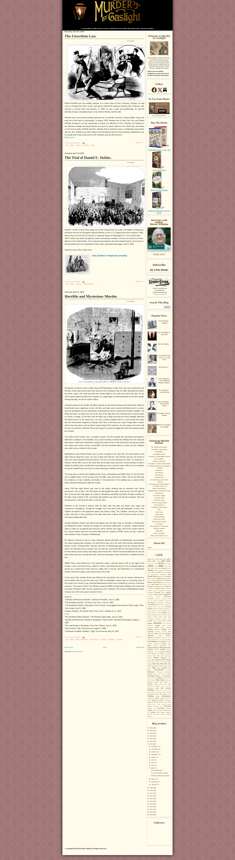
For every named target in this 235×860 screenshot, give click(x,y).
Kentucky (151, 637)
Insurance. (158, 631)
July (152, 760)
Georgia (78, 145)
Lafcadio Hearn (155, 639)
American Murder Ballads (159, 441)
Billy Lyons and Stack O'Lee (159, 535)
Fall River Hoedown (159, 528)
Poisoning (152, 676)
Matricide (151, 649)
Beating (168, 576)
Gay (169, 619)
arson (169, 572)
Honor (169, 625)
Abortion (164, 568)
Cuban (169, 598)
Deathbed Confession (165, 600)
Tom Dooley (159, 524)
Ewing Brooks (159, 493)
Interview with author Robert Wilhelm (159, 222)
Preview (150, 678)
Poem (164, 674)
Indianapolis (157, 629)
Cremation (164, 598)
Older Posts (140, 647)
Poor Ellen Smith (159, 498)
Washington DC (89, 284)
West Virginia (161, 712)
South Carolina (167, 692)
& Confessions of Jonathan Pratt (159, 294)
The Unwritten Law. (81, 36)
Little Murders (153, 641)
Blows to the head (82, 639)
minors (156, 651)
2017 (151, 793)
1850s (72, 284)
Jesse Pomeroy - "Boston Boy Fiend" (164, 404)
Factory (159, 610)
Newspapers (155, 666)
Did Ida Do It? (164, 367)
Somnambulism (152, 692)
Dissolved (161, 604)
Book (153, 584)
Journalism (161, 635)
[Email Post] (83, 143)
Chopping (168, 590)
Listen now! (159, 254)
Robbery (151, 684)
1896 (169, 566)
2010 (151, 812)
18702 (156, 563)
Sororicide (159, 692)
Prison (154, 678)
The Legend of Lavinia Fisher (164, 391)
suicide (157, 698)
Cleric (163, 592)
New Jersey (166, 660)
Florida (169, 615)
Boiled (149, 584)
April (152, 768)
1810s (165, 559)
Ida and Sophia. (163, 344)
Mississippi (162, 651)
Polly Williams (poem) (159, 454)
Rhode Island (164, 682)
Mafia (169, 643)
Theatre (165, 702)
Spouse (157, 694)
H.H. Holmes (167, 623)
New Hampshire (157, 660)
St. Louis (163, 694)
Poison (169, 674)
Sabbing (156, 684)
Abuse (169, 568)
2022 (151, 738)
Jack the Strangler (165, 633)
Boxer (162, 584)
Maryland (157, 647)
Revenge (151, 682)
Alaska (150, 572)
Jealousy (152, 635)
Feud (159, 615)
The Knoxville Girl (159, 505)
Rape (158, 680)
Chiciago (163, 588)
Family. (169, 612)
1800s (161, 559)
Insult (92, 145)
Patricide (165, 668)
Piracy (156, 674)
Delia (159, 509)
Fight (163, 615)
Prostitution (160, 678)
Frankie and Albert (159, 516)
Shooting (168, 688)
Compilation (166, 594)
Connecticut (167, 596)
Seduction (151, 688)
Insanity (164, 629)
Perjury (169, 670)
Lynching (164, 643)
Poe (160, 674)
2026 (151, 728)
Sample (165, 684)
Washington (160, 710)
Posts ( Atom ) (78, 651)
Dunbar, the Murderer (159, 461)
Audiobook (164, 574)
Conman (160, 596)
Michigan (163, 649)
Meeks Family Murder (159, 488)
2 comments (130, 301)
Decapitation (152, 602)
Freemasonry (152, 619)
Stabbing (111, 639)
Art (149, 574)
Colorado (150, 594)
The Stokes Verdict (159, 500)
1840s (154, 561)
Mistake (150, 653)
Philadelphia (152, 672)
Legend (164, 639)
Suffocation (151, 698)
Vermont (168, 708)
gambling (159, 619)
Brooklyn (150, 586)
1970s (156, 568)
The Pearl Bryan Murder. (159, 115)
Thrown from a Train (154, 704)
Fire (166, 615)
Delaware (168, 602)
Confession (152, 596)
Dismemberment (153, 604)
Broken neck (167, 584)
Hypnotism (151, 627)
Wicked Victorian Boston (159, 190)
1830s (150, 561)
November (154, 749)
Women (163, 714)
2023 (151, 736)
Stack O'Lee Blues (159, 533)
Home (105, 647)
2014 (151, 801)
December (154, 746)
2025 (151, 730)
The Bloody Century (157, 702)
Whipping (168, 712)
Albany (154, 572)
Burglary (158, 586)
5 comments (130, 41)
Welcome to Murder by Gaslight (163, 426)
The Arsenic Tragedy (159, 495)
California (168, 586)
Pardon (159, 668)
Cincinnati (157, 592)
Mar (170, 645)
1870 (149, 563)
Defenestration (160, 602)
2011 (151, 809)
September (154, 754)
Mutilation (157, 657)
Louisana (151, 643)
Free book (167, 616)
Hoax (165, 625)
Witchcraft (157, 714)
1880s (151, 566)
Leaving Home (159, 514)
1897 (149, 568)
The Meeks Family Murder (163, 414)
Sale (161, 684)
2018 (151, 790)
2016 (151, 796)
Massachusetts (165, 648)
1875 (166, 563)
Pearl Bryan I (159, 470)
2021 (151, 741)
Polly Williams (159, 452)
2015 (151, 798)
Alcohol (159, 572)
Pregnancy (167, 676)
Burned (163, 586)
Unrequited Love (158, 706)
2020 (151, 744)
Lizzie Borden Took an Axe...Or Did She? (163, 357)
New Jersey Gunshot (154, 661)
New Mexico (164, 661)
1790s (157, 559)
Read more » (70, 137)
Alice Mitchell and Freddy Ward (159, 526)
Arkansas (164, 572)
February (154, 781)
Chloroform (162, 590)
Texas (150, 702)
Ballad (155, 576)
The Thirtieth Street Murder (159, 447)
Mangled (156, 645)
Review (156, 682)
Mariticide (151, 647)
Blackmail (165, 578)
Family (164, 613)
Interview (165, 631)
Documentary (167, 604)
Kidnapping (158, 637)
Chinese (155, 590)
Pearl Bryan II (159, 472)
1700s (153, 559)
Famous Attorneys (153, 615)
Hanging (158, 625)
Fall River (165, 610)
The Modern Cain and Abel (159, 449)
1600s (150, 559)
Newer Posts (69, 647)
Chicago (157, 588)
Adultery (151, 570)
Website (154, 712)
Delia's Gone (159, 512)
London (168, 641)
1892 (166, 566)
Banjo (164, 576)
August (153, 757)
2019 (151, 788)
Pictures (151, 674)
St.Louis (168, 694)
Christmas (151, 592)
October (154, 752)
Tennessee (167, 700)
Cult (149, 600)
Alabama (168, 570)
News (149, 666)
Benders (150, 578)
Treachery (164, 704)
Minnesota (151, 651)
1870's (152, 563)
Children (150, 590)
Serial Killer (160, 688)
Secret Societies (166, 686)
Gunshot (86, 145)
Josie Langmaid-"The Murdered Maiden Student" (164, 381)
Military (169, 649)
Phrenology (168, 672)
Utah (156, 708)
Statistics (158, 696)
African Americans (160, 570)
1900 (152, 568)
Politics (158, 676)
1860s (168, 561)
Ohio (154, 668)
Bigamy (159, 578)
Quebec (153, 680)
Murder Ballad (157, 656)
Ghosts (155, 621)
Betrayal (154, 578)
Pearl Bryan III (159, 475)
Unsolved (119, 639)
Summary (163, 698)
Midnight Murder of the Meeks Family (159, 491)
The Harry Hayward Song (159, 502)
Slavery (157, 690)
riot (170, 682)
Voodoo (155, 710)
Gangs (165, 619)
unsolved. (151, 708)
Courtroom (158, 598)
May (152, 765)
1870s (161, 563)
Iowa (169, 631)
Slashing (104, 639)
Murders (150, 657)
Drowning (168, 606)
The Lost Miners (159, 459)
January (154, 784)
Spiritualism (151, 694)
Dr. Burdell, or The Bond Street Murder (159, 463)
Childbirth (168, 588)
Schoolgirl (158, 686)
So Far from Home (159, 170)
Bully (154, 586)
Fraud (161, 616)
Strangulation (166, 696)
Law (160, 639)
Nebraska (164, 657)
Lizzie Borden (162, 641)
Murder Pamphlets (166, 656)
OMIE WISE (159, 531)
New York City (94, 639)
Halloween (151, 625)
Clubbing (168, 592)
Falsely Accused (156, 612)
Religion (163, 680)
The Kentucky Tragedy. (164, 322)
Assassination (155, 574)
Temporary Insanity (157, 700)
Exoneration (166, 608)
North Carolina (163, 666)
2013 (151, 804)
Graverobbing (162, 621)
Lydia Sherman (159, 477)
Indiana (151, 629)
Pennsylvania (160, 670)
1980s (160, 568)
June (153, 762)
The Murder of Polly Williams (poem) (159, 456)
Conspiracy (151, 598)
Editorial (150, 608)
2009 (151, 814)
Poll (162, 676)
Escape (160, 608)
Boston (157, 584)
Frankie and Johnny (159, 519)
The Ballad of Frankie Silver (159, 507)
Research (168, 680)
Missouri (168, 651)
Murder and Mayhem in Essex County (159, 212)
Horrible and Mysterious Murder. (91, 296)
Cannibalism (151, 588)
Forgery (150, 616)
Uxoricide (162, 708)
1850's (159, 561)
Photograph (161, 672)
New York (156, 664)
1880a (169, 563)
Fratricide (156, 616)
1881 (156, 566)
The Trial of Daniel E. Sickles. (88, 158)
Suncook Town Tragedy (159, 521)
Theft (169, 702)
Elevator (155, 608)
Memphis (157, 649)
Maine (150, 645)
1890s (72, 145)
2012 (151, 806)
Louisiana (157, 643)
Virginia (150, 710)
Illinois (158, 627)
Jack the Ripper (153, 633)
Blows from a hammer (163, 580)
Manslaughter (164, 645)
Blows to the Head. (166, 582)
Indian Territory (166, 627)
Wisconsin (151, 714)
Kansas (168, 635)
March (153, 779)
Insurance (151, 631)
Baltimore (160, 576)
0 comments (130, 162)
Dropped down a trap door (156, 606)
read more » (139, 142)
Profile (149, 547)
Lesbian (168, 639)
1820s (169, 559)
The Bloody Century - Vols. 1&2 (159, 150)
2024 (151, 733)
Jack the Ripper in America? (163, 333)
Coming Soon (157, 594)
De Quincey (155, 600)
